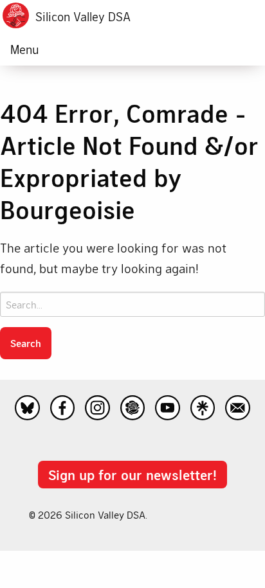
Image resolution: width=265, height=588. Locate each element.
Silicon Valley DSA (83, 16)
